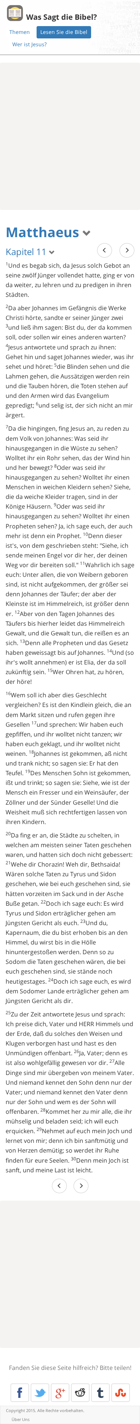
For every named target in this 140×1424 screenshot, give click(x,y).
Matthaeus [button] (44, 232)
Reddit (80, 1392)
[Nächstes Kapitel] (126, 250)
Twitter (40, 1392)
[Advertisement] (70, 136)
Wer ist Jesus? (29, 44)
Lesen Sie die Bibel (63, 31)
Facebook (19, 1392)
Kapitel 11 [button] (27, 251)
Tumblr (100, 1392)
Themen (19, 31)
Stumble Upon (120, 1392)
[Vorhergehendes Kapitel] (104, 250)
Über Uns (20, 1419)
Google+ (60, 1392)
